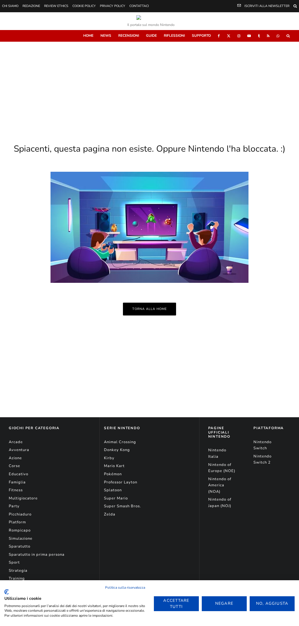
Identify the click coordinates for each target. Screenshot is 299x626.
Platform (17, 522)
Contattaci (139, 6)
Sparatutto (19, 546)
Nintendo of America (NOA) (219, 485)
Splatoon (113, 490)
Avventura (19, 450)
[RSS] (268, 36)
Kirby (109, 458)
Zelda (109, 514)
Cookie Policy (84, 6)
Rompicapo (20, 530)
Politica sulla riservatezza (125, 587)
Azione (15, 458)
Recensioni (128, 35)
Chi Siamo (10, 6)
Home (88, 35)
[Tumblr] (258, 36)
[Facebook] (218, 36)
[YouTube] (249, 36)
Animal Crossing (120, 442)
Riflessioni (174, 35)
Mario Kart (114, 466)
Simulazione (20, 538)
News (105, 35)
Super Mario (116, 498)
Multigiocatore (23, 498)
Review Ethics (56, 6)
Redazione (31, 6)
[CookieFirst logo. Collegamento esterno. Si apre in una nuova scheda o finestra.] (6, 592)
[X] (228, 36)
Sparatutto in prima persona (37, 554)
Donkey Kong (117, 450)
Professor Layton (120, 482)
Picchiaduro (20, 514)
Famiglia (17, 482)
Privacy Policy (112, 6)
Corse (14, 466)
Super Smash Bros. (122, 506)
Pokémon (113, 474)
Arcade (16, 442)
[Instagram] (239, 36)
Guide (151, 35)
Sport (14, 562)
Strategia (18, 570)
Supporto (201, 35)
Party (14, 506)
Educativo (18, 474)
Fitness (16, 490)
